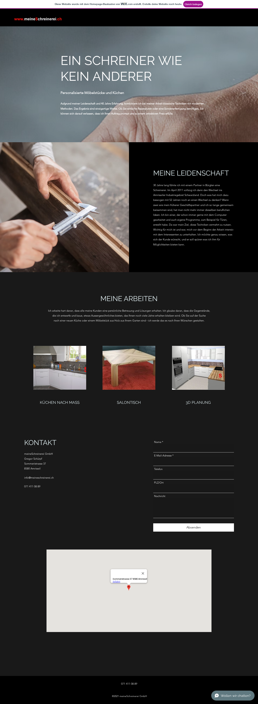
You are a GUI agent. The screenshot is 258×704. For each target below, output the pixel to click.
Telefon (158, 469)
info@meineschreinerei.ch (39, 477)
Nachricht (159, 496)
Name (157, 442)
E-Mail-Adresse (163, 455)
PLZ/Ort (159, 482)
